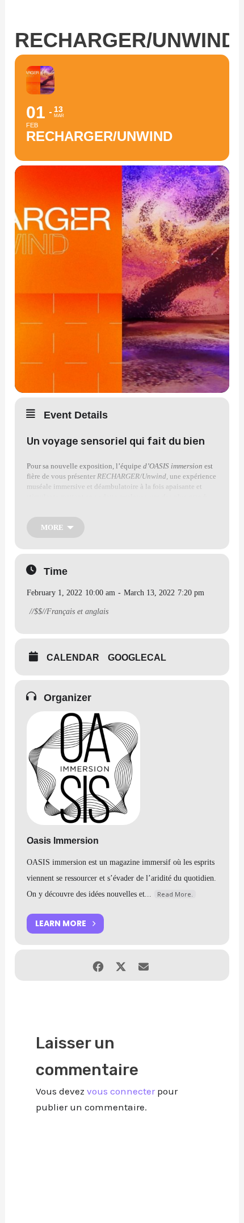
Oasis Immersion (63, 840)
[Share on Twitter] (121, 965)
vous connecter (121, 1091)
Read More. (175, 894)
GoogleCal (137, 657)
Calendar (73, 657)
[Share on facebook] (98, 965)
